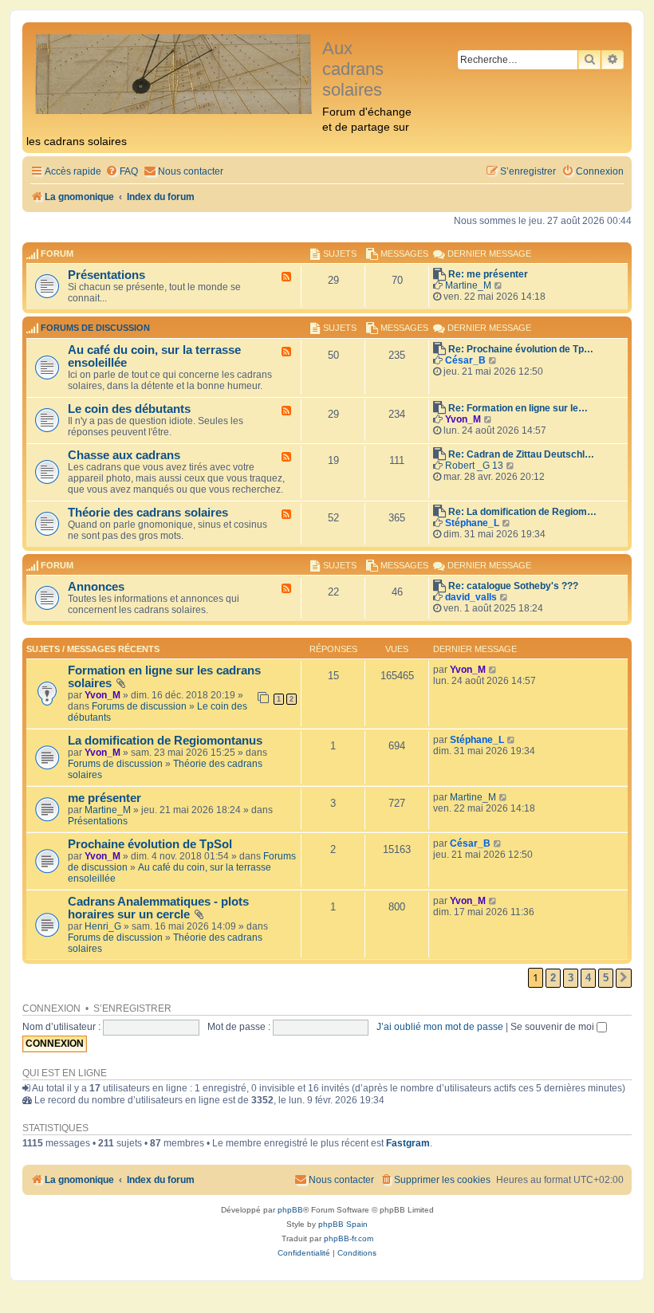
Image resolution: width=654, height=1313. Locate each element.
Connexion (51, 1008)
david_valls (471, 597)
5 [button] (606, 978)
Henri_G (103, 926)
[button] (624, 978)
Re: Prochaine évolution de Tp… (520, 349)
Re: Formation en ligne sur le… (518, 408)
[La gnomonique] (174, 73)
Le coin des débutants (129, 409)
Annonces (96, 586)
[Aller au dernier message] (493, 669)
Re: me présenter (488, 274)
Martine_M (468, 285)
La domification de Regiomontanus (165, 740)
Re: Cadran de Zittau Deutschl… (521, 454)
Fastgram (408, 1143)
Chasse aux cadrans (124, 455)
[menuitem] (121, 172)
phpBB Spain (343, 1224)
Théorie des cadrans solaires (148, 512)
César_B (465, 360)
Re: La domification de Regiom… (522, 511)
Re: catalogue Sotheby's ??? (513, 586)
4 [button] (588, 978)
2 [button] (553, 978)
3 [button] (570, 978)
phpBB (290, 1209)
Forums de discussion (95, 328)
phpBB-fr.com (348, 1238)
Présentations (106, 275)
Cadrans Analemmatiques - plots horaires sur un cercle (158, 908)
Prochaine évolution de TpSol (150, 844)
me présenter (104, 798)
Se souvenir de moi (553, 1026)
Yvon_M (463, 419)
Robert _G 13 (474, 465)
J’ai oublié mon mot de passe (439, 1026)
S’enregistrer (132, 1008)
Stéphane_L (472, 523)
